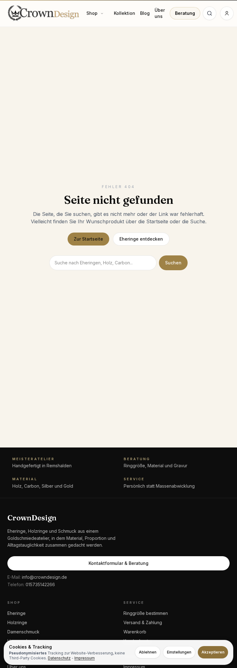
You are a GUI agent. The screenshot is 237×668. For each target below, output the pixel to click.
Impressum (84, 658)
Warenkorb (134, 631)
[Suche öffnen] (209, 13)
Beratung (185, 13)
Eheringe (16, 613)
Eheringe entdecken (141, 239)
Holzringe (17, 622)
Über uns (160, 13)
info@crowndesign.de (37, 577)
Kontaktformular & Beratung (118, 563)
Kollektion (124, 13)
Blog (145, 13)
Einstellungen (179, 652)
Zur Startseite (88, 239)
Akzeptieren (213, 652)
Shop (92, 13)
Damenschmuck (23, 631)
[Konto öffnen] (227, 13)
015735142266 (31, 584)
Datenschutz (59, 658)
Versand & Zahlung (142, 622)
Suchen (173, 262)
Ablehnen (147, 652)
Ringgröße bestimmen (145, 613)
